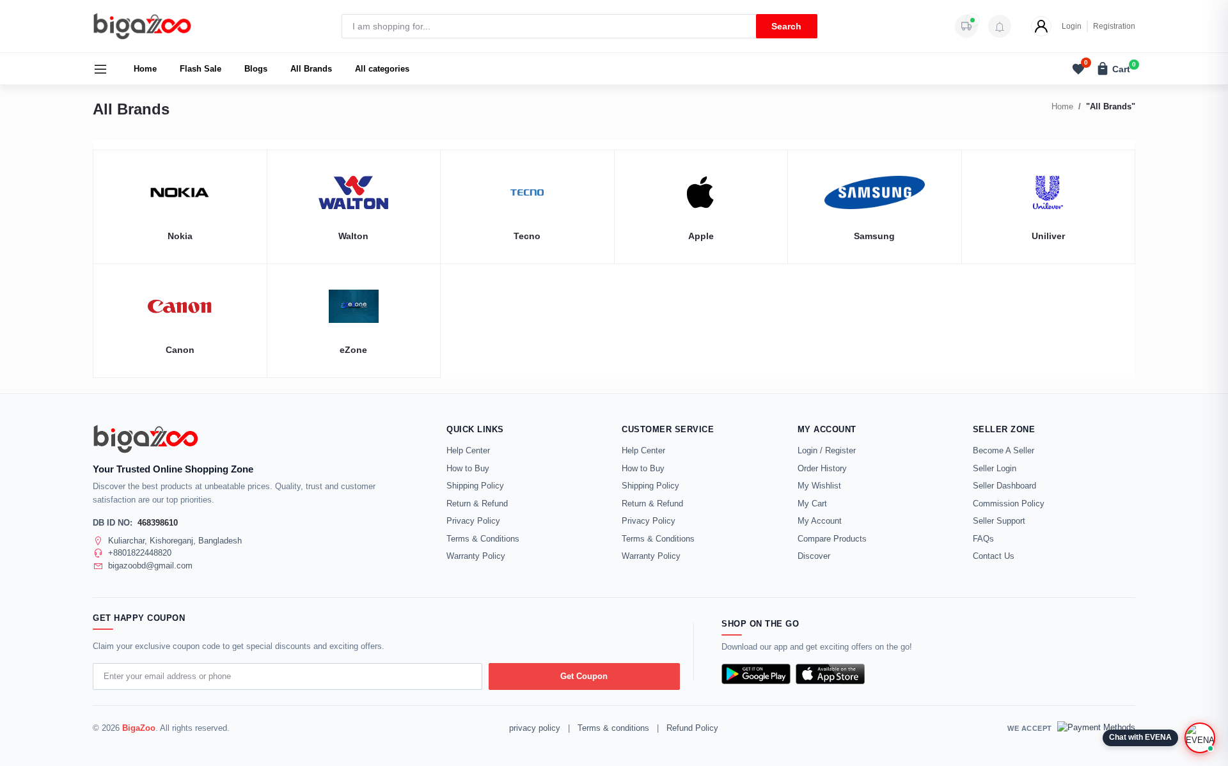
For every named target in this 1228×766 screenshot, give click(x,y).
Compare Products (832, 538)
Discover (814, 556)
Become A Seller (1003, 450)
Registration (1114, 26)
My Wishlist (819, 485)
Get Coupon (584, 676)
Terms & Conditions (482, 538)
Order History (822, 468)
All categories (382, 69)
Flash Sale (200, 69)
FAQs (983, 538)
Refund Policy (692, 728)
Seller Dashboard (1004, 485)
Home (145, 69)
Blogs (255, 69)
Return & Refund (477, 503)
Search (786, 26)
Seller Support (999, 521)
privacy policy (534, 728)
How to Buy (467, 468)
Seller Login (994, 468)
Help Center (468, 450)
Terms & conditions (613, 728)
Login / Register (827, 450)
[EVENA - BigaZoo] (1200, 738)
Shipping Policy (475, 485)
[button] (999, 26)
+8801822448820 (139, 553)
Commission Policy (1008, 503)
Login (1072, 26)
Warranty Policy (475, 556)
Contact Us (993, 556)
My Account (820, 521)
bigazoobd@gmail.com (150, 565)
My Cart (812, 503)
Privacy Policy (473, 521)
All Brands (311, 69)
